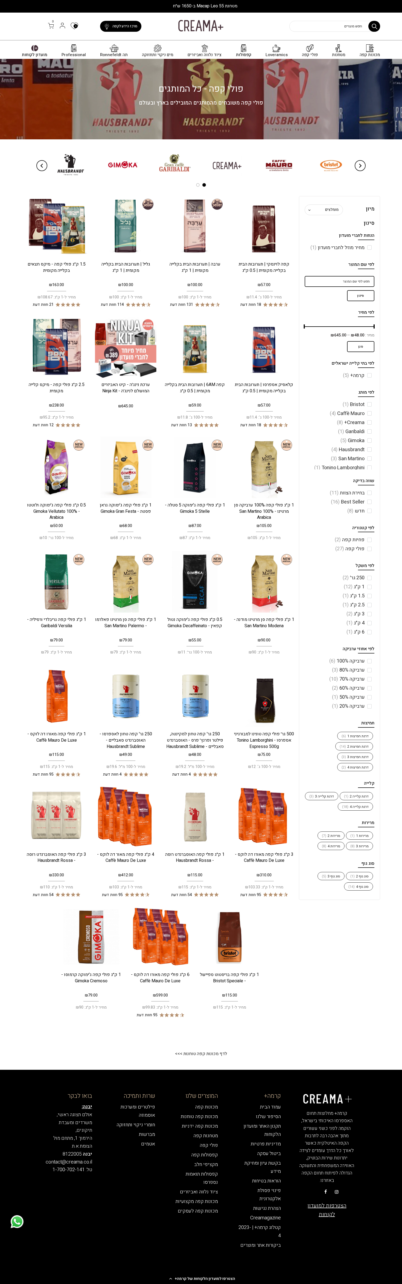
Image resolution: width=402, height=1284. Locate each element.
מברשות (147, 1134)
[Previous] (360, 165)
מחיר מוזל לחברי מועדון (337, 247)
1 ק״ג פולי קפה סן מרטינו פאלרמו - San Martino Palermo (125, 622)
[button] (201, 1278)
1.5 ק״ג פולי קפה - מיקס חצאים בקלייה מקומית (57, 267)
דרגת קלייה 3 (321, 796)
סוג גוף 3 (331, 876)
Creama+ (351, 422)
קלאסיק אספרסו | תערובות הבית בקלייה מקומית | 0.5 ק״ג (264, 387)
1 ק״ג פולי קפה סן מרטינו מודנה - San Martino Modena (264, 622)
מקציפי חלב (206, 1164)
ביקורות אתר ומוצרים (260, 1245)
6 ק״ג (355, 632)
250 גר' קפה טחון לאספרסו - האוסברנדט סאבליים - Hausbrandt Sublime (126, 740)
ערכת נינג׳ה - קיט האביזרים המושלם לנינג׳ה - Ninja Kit (125, 387)
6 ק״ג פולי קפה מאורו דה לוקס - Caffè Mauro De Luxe (160, 977)
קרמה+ (354, 375)
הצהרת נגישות (267, 1208)
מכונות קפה (370, 55)
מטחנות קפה (205, 1135)
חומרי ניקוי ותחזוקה (135, 1124)
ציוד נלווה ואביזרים (205, 55)
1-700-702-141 (69, 1169)
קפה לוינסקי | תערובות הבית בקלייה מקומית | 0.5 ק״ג (264, 267)
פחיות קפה (350, 539)
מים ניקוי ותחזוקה (157, 55)
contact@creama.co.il (69, 1162)
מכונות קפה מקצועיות (197, 1201)
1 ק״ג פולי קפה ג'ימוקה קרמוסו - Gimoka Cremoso (91, 977)
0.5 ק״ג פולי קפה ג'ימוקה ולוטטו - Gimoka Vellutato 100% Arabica (56, 511)
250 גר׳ (354, 577)
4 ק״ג (355, 623)
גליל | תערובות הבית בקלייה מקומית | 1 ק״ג (125, 267)
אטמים (148, 1144)
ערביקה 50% (348, 697)
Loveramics (277, 55)
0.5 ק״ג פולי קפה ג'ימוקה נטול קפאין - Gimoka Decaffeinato (194, 622)
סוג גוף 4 (358, 886)
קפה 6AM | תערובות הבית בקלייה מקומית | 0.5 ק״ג (195, 387)
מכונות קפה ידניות (200, 1126)
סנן (360, 346)
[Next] (41, 165)
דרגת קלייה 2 (356, 796)
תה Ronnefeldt (114, 55)
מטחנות (338, 55)
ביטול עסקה (269, 1153)
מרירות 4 (331, 846)
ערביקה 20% (348, 706)
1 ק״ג (354, 586)
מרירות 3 (359, 846)
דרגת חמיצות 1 (355, 736)
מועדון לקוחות (34, 55)
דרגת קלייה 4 (355, 806)
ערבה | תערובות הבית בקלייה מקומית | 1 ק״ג (195, 267)
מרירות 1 (359, 835)
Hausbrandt (348, 449)
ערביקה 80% (348, 670)
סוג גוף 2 (359, 876)
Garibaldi (351, 431)
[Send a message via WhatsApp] (17, 1221)
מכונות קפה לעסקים (198, 1211)
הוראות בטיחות (266, 1181)
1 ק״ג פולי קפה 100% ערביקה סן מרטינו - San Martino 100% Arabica (264, 511)
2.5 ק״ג (354, 604)
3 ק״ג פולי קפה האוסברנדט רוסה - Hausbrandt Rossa (56, 857)
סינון (360, 295)
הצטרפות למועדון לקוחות (326, 1210)
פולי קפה (310, 55)
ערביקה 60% (348, 688)
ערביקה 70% (347, 679)
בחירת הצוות (347, 493)
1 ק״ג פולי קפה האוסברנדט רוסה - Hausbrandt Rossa (195, 857)
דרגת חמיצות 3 (355, 756)
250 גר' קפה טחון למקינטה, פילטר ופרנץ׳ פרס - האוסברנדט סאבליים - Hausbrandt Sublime (195, 740)
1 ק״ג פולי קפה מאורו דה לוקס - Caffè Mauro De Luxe (56, 737)
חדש (356, 511)
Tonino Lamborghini (339, 467)
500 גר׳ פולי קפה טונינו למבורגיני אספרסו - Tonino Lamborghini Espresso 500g (264, 740)
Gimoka (352, 440)
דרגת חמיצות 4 (355, 767)
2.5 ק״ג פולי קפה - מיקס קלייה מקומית (57, 387)
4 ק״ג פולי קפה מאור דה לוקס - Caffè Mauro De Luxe (125, 857)
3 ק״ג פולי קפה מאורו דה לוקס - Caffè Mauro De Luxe (264, 857)
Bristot (354, 404)
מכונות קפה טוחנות (199, 1116)
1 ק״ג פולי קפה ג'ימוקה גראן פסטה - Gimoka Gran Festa (126, 508)
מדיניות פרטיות (266, 1144)
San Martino (348, 458)
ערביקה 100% (347, 661)
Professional (74, 55)
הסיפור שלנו (268, 1116)
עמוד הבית (270, 1107)
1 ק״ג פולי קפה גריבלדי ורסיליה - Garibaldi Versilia (56, 622)
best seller (348, 502)
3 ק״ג (355, 614)
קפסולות (243, 55)
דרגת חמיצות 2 (354, 746)
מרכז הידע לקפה (124, 26)
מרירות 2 (331, 835)
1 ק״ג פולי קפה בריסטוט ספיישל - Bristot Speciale (229, 977)
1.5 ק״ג (354, 595)
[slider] (374, 327)
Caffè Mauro (347, 413)
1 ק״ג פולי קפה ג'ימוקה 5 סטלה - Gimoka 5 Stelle (195, 508)
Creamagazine (265, 1218)
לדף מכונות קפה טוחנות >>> (201, 1053)
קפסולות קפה (204, 1155)
